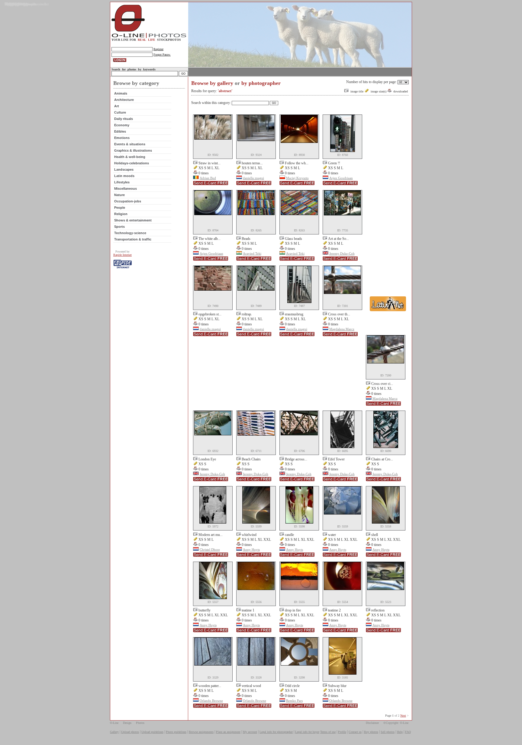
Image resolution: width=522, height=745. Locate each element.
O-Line (114, 722)
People (119, 207)
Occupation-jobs (127, 201)
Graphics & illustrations (133, 150)
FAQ (408, 732)
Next (403, 715)
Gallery (114, 732)
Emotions (122, 138)
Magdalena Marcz (341, 329)
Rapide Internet (122, 254)
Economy (121, 125)
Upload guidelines (152, 732)
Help (400, 732)
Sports (119, 226)
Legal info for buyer (307, 732)
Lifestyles (122, 182)
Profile (342, 732)
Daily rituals (123, 119)
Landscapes (124, 169)
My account (250, 732)
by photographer (261, 83)
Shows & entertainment (133, 220)
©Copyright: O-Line (395, 722)
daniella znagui (253, 178)
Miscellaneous (125, 188)
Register (158, 49)
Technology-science (130, 233)
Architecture (124, 100)
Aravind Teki (252, 253)
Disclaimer (372, 722)
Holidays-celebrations (131, 163)
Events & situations (129, 144)
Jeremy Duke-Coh (342, 253)
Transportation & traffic (132, 239)
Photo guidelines (176, 732)
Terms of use (328, 732)
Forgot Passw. (162, 54)
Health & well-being (129, 157)
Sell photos (388, 732)
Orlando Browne (211, 700)
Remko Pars (294, 700)
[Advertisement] (388, 204)
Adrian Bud (208, 178)
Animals (120, 93)
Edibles (120, 131)
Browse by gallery (212, 83)
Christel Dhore (210, 549)
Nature (119, 195)
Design (127, 722)
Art (116, 106)
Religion (120, 214)
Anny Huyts (251, 549)
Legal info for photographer (276, 732)
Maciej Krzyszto (297, 178)
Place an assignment (228, 732)
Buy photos (371, 732)
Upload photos (130, 732)
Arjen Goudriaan (341, 178)
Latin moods (124, 176)
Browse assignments (201, 732)
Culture (120, 112)
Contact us (355, 732)
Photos (140, 722)
